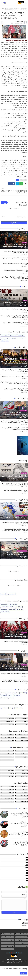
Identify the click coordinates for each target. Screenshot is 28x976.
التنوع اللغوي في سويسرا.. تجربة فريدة (19, 824)
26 (26, 857)
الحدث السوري (13, 335)
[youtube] (12, 953)
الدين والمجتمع (4, 708)
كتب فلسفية (11, 802)
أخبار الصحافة (23, 693)
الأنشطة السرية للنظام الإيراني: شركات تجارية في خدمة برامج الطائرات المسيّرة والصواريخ (15, 428)
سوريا (7, 340)
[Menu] (26, 2)
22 (26, 868)
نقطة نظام (10, 698)
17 (26, 881)
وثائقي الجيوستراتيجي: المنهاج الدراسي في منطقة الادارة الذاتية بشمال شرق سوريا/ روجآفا (14, 316)
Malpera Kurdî (11, 751)
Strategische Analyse (9, 737)
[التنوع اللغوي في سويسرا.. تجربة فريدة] (4, 824)
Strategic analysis (10, 721)
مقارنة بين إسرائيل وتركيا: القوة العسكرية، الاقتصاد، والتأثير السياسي (15, 263)
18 (26, 878)
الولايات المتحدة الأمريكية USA (7, 607)
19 (26, 875)
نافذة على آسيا (20, 609)
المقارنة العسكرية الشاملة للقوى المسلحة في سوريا (15, 258)
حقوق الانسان (21, 338)
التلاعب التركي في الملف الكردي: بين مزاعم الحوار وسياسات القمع (16, 389)
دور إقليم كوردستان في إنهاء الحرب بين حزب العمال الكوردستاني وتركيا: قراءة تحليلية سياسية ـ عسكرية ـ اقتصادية (15, 529)
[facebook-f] (7, 953)
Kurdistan (12, 757)
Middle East (11, 724)
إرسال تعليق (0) (14, 223)
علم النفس (11, 796)
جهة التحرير (3, 695)
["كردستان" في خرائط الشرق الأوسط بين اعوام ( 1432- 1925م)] (4, 834)
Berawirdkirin (11, 760)
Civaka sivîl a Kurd (10, 943)
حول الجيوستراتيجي (10, 946)
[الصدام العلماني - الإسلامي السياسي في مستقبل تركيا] (4, 843)
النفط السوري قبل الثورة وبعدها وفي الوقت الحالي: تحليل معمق (14, 674)
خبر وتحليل (10, 695)
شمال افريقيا (12, 609)
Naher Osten (11, 741)
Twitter (17, 183)
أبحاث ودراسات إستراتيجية (13, 693)
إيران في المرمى (4, 335)
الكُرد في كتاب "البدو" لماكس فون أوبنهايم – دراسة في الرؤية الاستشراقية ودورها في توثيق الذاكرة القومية (14, 484)
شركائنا (12, 949)
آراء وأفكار (12, 773)
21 (26, 870)
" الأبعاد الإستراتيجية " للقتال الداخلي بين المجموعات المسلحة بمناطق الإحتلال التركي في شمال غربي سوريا (15, 680)
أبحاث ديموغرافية (10, 789)
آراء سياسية (3, 693)
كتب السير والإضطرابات (9, 799)
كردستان (3, 594)
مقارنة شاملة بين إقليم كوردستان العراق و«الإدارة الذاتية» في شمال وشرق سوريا (16, 251)
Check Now (23, 970)
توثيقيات (11, 708)
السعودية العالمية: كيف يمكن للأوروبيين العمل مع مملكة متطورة (16, 641)
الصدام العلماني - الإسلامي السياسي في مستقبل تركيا (15, 376)
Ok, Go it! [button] (23, 973)
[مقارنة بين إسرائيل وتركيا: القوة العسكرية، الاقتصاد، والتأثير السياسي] (4, 814)
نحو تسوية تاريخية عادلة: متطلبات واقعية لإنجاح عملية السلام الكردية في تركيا (15, 370)
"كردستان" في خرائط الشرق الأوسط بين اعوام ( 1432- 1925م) (15, 490)
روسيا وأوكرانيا (4, 609)
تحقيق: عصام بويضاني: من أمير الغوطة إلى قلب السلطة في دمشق (15, 309)
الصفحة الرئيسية (24, 8)
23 (26, 865)
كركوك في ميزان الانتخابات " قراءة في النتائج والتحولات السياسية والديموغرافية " (15, 523)
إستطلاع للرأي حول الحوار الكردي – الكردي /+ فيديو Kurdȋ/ (15, 323)
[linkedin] (19, 953)
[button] (4, 3)
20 (26, 873)
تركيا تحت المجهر (4, 338)
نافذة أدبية (11, 776)
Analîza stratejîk (10, 754)
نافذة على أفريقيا (5, 612)
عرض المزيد (5, 202)
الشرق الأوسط (21, 335)
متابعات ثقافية (18, 708)
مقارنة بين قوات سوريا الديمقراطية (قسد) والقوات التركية (16, 270)
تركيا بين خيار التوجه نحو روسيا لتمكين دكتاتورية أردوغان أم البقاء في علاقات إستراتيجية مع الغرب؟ (14, 382)
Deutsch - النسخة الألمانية (8, 937)
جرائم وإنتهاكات (13, 338)
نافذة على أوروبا (13, 604)
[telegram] (16, 953)
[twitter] (9, 953)
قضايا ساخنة (16, 8)
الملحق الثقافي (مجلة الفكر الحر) (7, 940)
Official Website (10, 718)
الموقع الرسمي (10, 770)
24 (26, 862)
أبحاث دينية (11, 792)
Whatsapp (21, 183)
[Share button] (25, 183)
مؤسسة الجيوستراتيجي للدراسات (7, 934)
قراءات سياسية (17, 695)
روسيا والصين (19, 607)
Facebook (11, 184)
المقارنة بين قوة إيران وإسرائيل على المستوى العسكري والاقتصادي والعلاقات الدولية (14, 277)
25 (26, 860)
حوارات (2, 340)
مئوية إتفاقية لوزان (11, 594)
